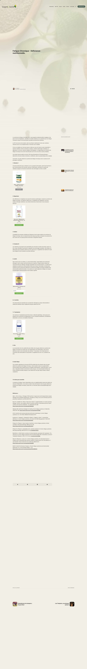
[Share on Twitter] (70, 89)
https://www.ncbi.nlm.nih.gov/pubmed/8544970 (23, 426)
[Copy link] (47, 484)
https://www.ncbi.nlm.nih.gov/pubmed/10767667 (30, 410)
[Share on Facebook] (72, 89)
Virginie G (17, 88)
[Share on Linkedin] (73, 89)
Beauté (60, 6)
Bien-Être (56, 6)
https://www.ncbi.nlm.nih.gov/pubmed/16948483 (23, 406)
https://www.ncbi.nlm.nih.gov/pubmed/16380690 (23, 443)
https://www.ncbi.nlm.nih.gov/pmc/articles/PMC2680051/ (25, 449)
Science (67, 6)
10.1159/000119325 (34, 430)
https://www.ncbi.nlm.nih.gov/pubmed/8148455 (23, 420)
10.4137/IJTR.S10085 (35, 436)
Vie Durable (72, 6)
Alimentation (51, 6)
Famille (64, 6)
